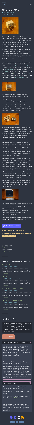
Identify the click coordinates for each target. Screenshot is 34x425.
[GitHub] (19, 417)
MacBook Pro (6, 265)
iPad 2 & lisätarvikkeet (12, 301)
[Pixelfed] (15, 417)
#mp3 (29, 233)
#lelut (14, 233)
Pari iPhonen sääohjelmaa (12, 289)
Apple (10, 231)
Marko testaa (19, 231)
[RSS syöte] (22, 417)
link (15, 398)
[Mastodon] (11, 417)
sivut (14, 73)
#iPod (9, 233)
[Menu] (30, 4)
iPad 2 (4, 277)
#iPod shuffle (22, 233)
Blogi (4, 231)
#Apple (4, 233)
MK (4, 4)
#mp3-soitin (5, 236)
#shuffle (13, 236)
